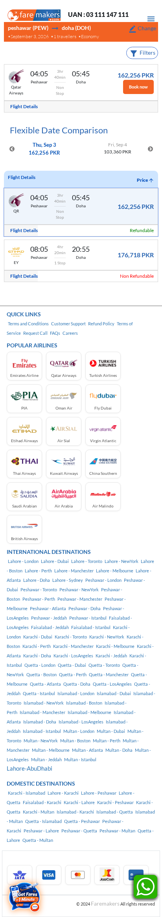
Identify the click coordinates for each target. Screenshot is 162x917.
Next (150, 149)
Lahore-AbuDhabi (29, 768)
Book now (138, 86)
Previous (12, 149)
